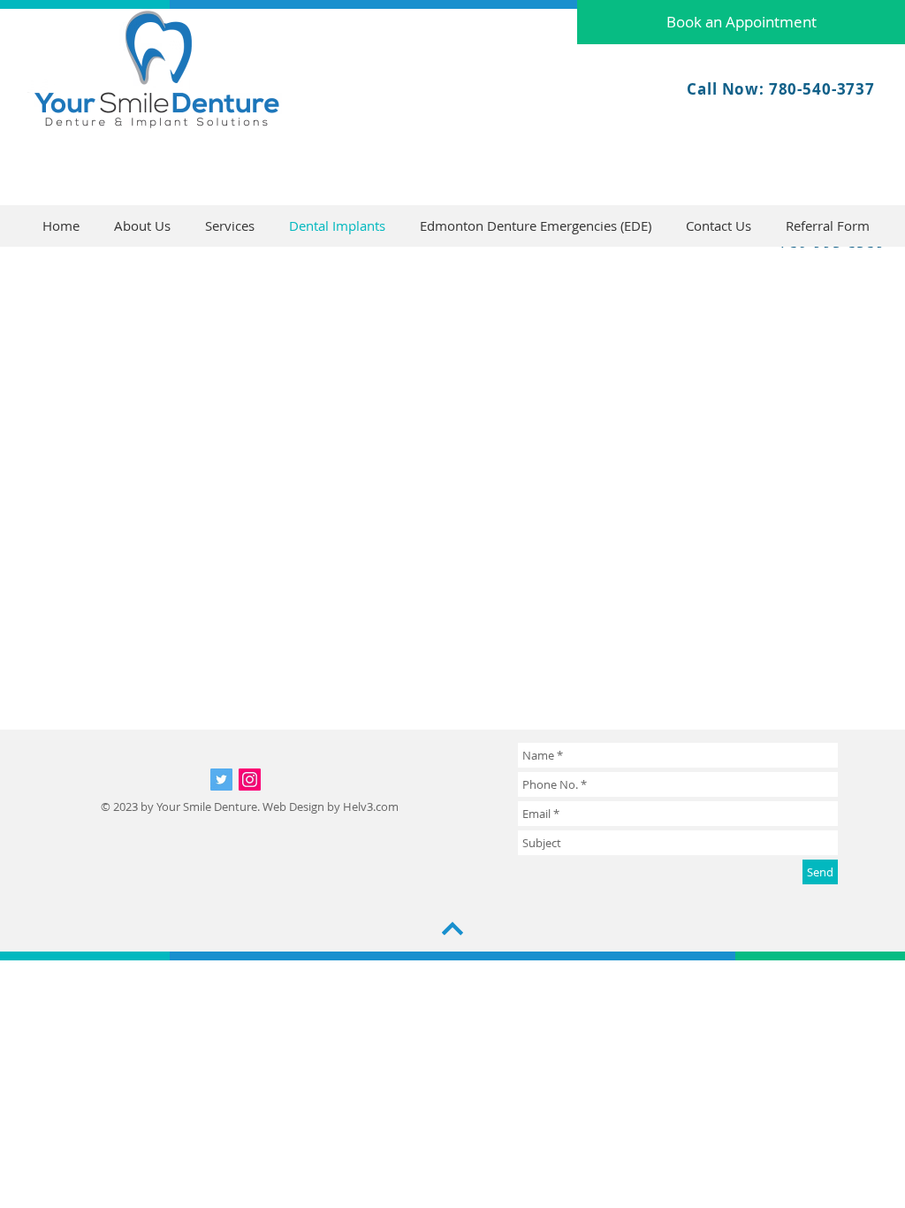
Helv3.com (371, 806)
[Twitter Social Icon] (221, 779)
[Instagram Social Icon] (250, 779)
